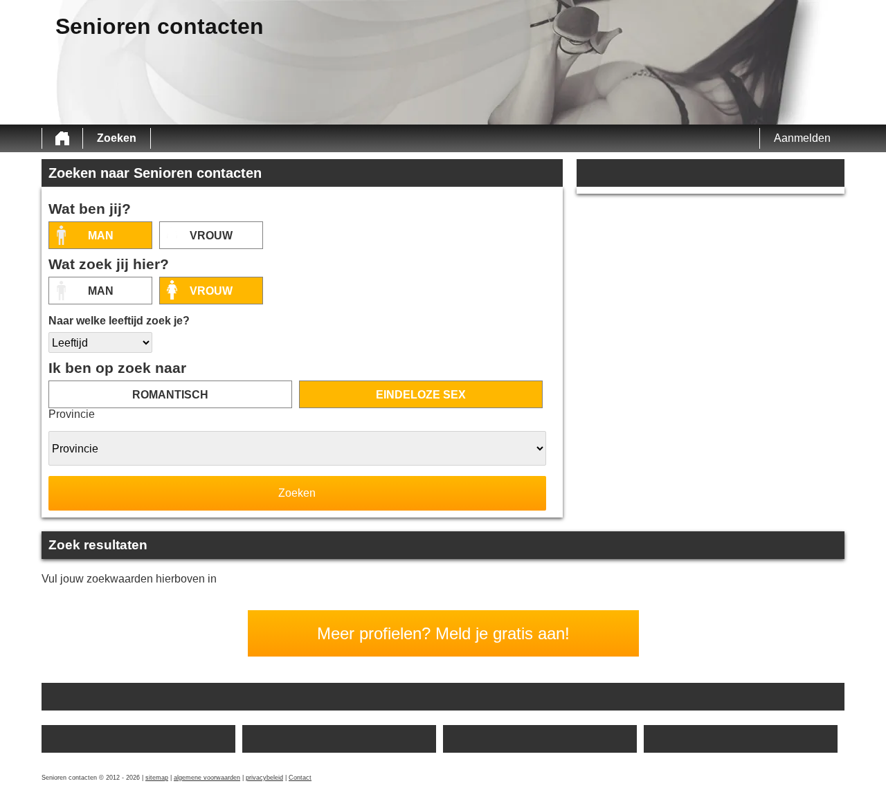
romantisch (170, 395)
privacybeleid (264, 777)
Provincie (71, 414)
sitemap (156, 777)
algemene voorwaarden (207, 777)
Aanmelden (802, 138)
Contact (300, 777)
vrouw (211, 235)
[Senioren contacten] (62, 138)
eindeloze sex (421, 395)
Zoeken (116, 138)
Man (101, 235)
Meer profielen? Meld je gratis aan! (443, 633)
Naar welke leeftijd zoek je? (119, 321)
